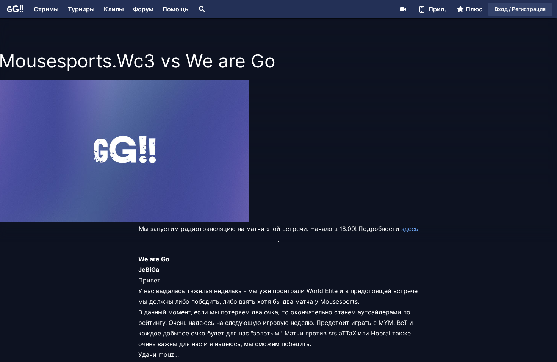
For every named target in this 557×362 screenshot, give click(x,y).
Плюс (474, 9)
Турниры (81, 9)
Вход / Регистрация (520, 9)
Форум (143, 9)
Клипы (114, 9)
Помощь (175, 9)
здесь (409, 228)
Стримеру (403, 9)
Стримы (46, 9)
